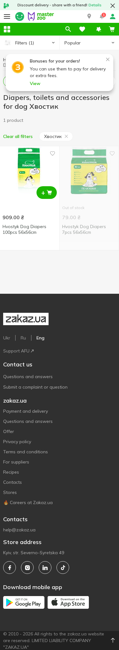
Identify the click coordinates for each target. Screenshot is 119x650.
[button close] (112, 6)
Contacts (12, 482)
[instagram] (27, 567)
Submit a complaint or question (35, 387)
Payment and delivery (25, 411)
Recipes (11, 472)
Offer (8, 431)
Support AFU (16, 351)
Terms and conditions (25, 452)
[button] (89, 16)
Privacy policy (17, 441)
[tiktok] (62, 567)
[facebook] (9, 567)
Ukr (6, 338)
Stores (10, 492)
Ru (23, 338)
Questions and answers (28, 376)
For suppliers (16, 462)
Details (95, 5)
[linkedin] (45, 567)
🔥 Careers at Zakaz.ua (28, 502)
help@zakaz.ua (19, 530)
